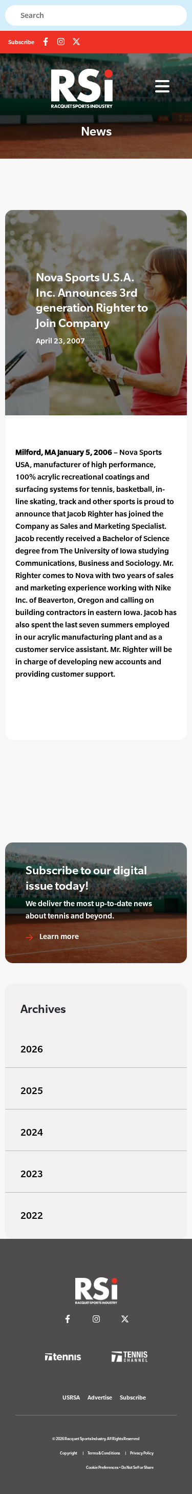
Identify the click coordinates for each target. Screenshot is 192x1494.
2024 (31, 1132)
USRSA (71, 1397)
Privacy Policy (142, 1453)
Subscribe (21, 42)
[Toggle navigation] (162, 87)
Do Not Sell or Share (137, 1467)
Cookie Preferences (102, 1467)
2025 (31, 1090)
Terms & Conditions (104, 1453)
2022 (31, 1215)
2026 (31, 1049)
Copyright (68, 1453)
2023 (31, 1174)
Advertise (100, 1397)
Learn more (58, 936)
